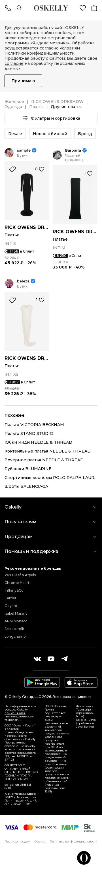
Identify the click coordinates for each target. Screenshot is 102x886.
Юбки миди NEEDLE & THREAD (38, 442)
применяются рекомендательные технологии (19, 716)
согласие (14, 63)
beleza (23, 281)
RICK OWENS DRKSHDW (57, 101)
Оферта (40, 841)
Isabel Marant (16, 613)
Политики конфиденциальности (40, 53)
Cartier (10, 598)
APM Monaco (16, 621)
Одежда (13, 106)
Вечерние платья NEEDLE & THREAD (44, 459)
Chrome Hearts (18, 583)
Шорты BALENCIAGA (26, 486)
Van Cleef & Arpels (20, 575)
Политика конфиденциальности (73, 841)
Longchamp (15, 636)
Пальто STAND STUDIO (29, 433)
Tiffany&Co (14, 590)
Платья (36, 106)
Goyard (11, 606)
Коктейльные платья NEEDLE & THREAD (48, 451)
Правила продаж (17, 841)
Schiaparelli (14, 629)
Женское (14, 101)
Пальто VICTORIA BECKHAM (34, 424)
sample (24, 150)
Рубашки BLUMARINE (28, 468)
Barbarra (73, 150)
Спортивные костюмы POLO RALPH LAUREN (51, 477)
